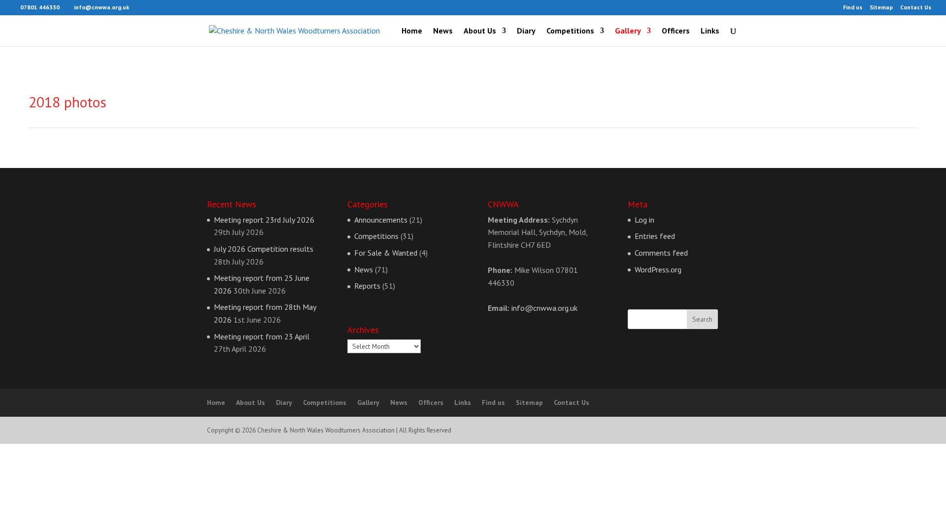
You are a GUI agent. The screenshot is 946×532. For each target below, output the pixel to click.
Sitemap (881, 7)
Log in (644, 220)
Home (412, 31)
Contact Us (915, 7)
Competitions (570, 31)
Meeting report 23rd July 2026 (264, 220)
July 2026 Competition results (263, 249)
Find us (852, 7)
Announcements (380, 220)
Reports (367, 286)
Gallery (628, 31)
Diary (526, 31)
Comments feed (661, 253)
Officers (676, 31)
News (443, 31)
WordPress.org (658, 269)
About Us (480, 31)
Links (710, 31)
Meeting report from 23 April (261, 336)
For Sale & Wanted (385, 253)
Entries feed (655, 236)
